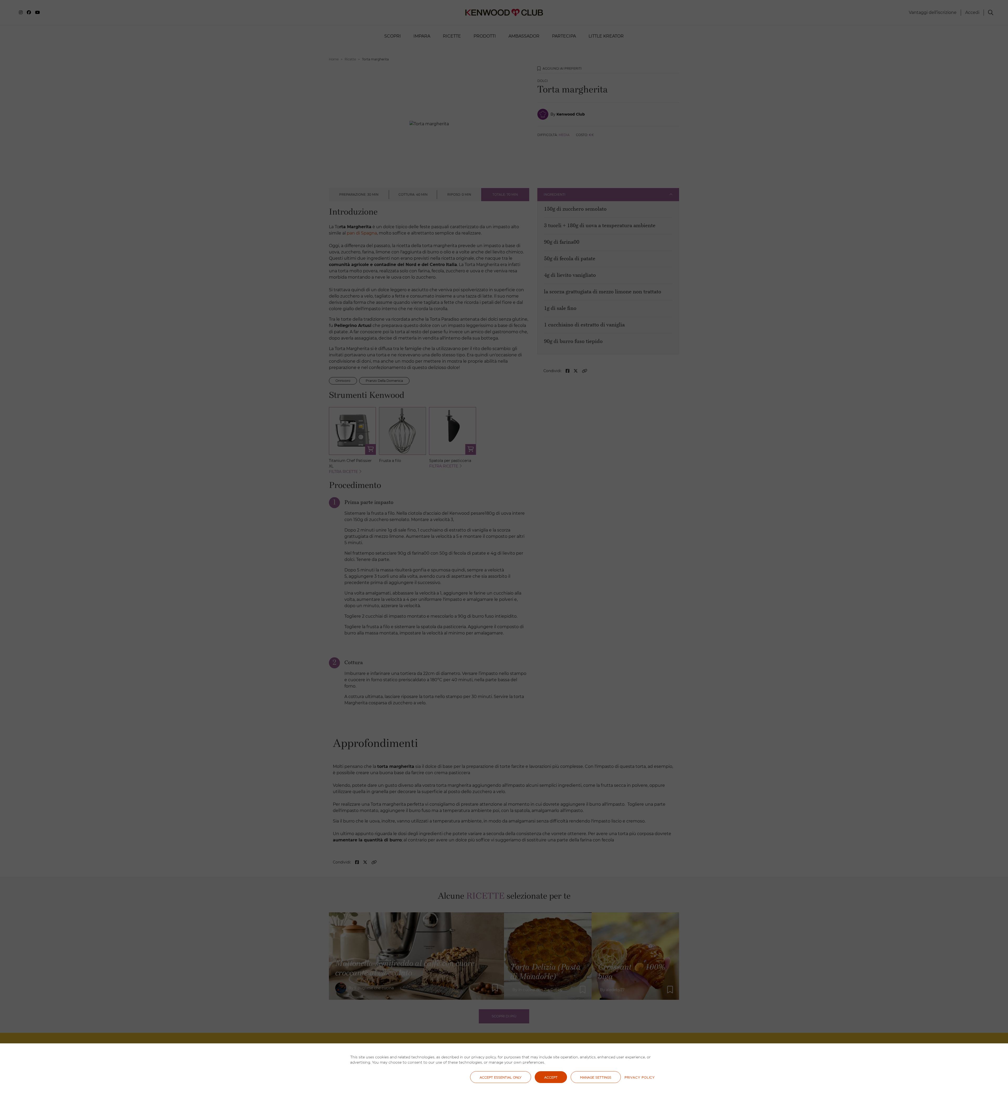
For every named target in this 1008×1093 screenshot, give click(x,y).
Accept (551, 1077)
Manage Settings (595, 1077)
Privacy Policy (639, 1077)
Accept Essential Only (501, 1077)
